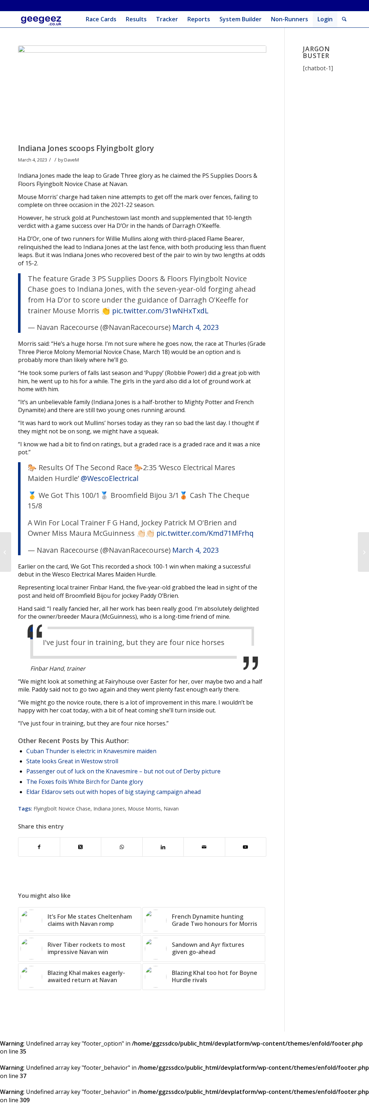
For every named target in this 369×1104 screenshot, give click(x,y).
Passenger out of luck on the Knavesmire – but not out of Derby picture (123, 771)
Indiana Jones (109, 808)
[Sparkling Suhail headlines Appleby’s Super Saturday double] (5, 552)
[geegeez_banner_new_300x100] (42, 19)
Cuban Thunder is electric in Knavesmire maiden (91, 751)
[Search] (344, 19)
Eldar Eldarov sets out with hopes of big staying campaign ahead (113, 792)
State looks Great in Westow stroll (72, 761)
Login (325, 19)
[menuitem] (101, 19)
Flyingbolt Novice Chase (62, 808)
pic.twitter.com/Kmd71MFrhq (205, 533)
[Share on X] (80, 847)
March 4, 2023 (195, 327)
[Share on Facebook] (39, 847)
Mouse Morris (144, 808)
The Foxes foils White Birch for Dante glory (84, 782)
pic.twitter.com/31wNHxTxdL (160, 310)
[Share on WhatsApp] (121, 847)
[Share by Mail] (204, 847)
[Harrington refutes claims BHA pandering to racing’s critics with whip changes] (363, 552)
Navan (171, 808)
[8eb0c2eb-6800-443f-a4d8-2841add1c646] (142, 92)
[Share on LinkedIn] (163, 847)
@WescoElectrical (109, 478)
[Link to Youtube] (245, 847)
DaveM (71, 159)
